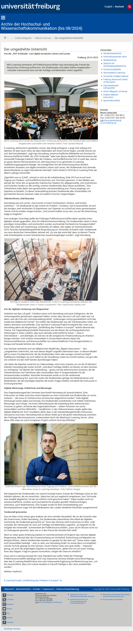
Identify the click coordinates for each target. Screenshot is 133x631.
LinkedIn (9, 618)
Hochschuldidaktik (112, 69)
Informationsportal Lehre (115, 56)
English (108, 6)
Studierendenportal (112, 53)
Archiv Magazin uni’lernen (115, 91)
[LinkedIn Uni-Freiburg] (4, 618)
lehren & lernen (43, 38)
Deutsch (119, 6)
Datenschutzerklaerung (67, 589)
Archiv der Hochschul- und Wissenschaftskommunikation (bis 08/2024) (41, 26)
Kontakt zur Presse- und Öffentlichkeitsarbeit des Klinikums (82, 595)
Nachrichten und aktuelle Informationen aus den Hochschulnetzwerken (116, 595)
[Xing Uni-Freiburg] (4, 613)
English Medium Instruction (110, 96)
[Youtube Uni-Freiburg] (4, 609)
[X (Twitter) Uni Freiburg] (4, 600)
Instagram (10, 604)
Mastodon (10, 622)
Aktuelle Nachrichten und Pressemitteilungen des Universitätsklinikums (79, 601)
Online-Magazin (23, 38)
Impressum (48, 589)
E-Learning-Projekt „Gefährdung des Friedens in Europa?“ (31, 580)
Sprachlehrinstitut (111, 100)
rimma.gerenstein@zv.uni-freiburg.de (110, 121)
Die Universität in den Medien (113, 599)
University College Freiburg (115, 76)
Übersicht (9, 589)
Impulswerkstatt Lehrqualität (110, 86)
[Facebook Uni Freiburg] (4, 595)
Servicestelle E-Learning (114, 73)
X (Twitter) (10, 600)
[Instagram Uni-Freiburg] (4, 604)
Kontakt (36, 589)
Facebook (9, 595)
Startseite (5, 37)
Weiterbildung (109, 60)
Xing (8, 613)
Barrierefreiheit (23, 589)
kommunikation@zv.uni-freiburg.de (50, 602)
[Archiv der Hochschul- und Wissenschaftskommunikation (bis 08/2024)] (115, 23)
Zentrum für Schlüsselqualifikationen (114, 64)
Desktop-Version (12, 628)
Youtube (9, 609)
